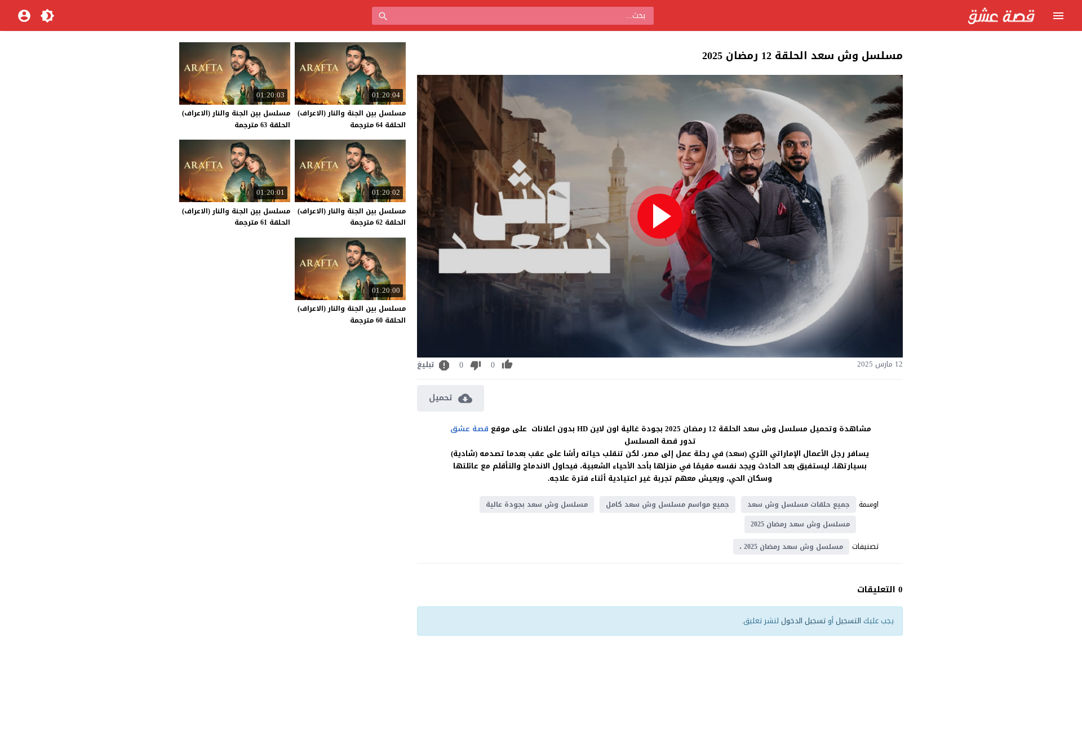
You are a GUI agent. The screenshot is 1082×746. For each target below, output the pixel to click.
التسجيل (848, 621)
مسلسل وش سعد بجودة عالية (537, 504)
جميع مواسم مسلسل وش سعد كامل (667, 504)
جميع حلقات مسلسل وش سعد (798, 504)
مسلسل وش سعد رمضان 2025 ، (791, 546)
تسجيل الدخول (803, 621)
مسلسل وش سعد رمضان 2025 (800, 524)
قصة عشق (469, 429)
